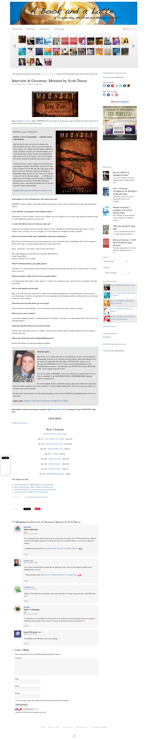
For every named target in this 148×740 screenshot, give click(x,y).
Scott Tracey (27, 121)
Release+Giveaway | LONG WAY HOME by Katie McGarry (124, 242)
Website (17, 693)
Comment (19, 658)
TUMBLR (65, 401)
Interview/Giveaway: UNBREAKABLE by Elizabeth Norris (34, 484)
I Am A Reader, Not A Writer (54, 439)
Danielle (27, 607)
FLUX (50, 190)
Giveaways (107, 337)
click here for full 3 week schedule (55, 434)
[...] (117, 182)
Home (43, 727)
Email (17, 686)
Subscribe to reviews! (110, 326)
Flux (26, 497)
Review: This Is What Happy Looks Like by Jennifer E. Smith (75, 74)
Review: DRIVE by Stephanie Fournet (121, 173)
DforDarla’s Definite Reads (55, 474)
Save (38, 509)
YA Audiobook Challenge (99, 727)
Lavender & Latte (59, 29)
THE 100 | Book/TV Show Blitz (124, 227)
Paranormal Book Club (55, 449)
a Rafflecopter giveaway (19, 423)
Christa (26, 560)
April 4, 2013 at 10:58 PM (31, 614)
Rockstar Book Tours (58, 409)
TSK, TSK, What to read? (54, 444)
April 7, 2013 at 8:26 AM (30, 634)
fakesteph (27, 527)
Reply (26, 554)
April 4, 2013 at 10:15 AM (31, 534)
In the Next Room (54, 469)
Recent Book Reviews (110, 281)
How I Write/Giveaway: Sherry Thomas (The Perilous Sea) (34, 487)
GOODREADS (18, 190)
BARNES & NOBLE (39, 190)
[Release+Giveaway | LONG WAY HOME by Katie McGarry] (106, 243)
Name (17, 679)
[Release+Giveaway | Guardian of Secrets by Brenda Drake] (106, 210)
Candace (27, 587)
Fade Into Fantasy (54, 464)
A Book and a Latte (54, 459)
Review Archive (30, 29)
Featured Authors (44, 29)
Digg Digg (5, 474)
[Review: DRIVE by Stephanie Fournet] (106, 176)
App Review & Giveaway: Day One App (28, 74)
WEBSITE (27, 401)
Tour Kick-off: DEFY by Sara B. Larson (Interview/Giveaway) (35, 489)
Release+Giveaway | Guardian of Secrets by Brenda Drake (122, 210)
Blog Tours (39, 84)
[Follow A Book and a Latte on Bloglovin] (120, 101)
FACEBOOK (45, 401)
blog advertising (108, 77)
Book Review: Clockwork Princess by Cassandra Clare (59, 575)
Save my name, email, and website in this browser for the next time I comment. (43, 700)
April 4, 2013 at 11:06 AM (30, 562)
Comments (29, 84)
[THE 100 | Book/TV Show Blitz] (106, 229)
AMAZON (27, 190)
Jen (15, 84)
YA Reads (55, 454)
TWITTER (35, 401)
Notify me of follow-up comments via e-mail (31, 712)
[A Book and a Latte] (74, 13)
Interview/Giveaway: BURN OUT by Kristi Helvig (31, 492)
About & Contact (17, 29)
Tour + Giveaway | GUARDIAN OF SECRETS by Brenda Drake (125, 191)
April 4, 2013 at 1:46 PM (30, 589)
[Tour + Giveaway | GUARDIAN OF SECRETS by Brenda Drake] (106, 192)
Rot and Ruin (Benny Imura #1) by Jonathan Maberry (60, 548)
